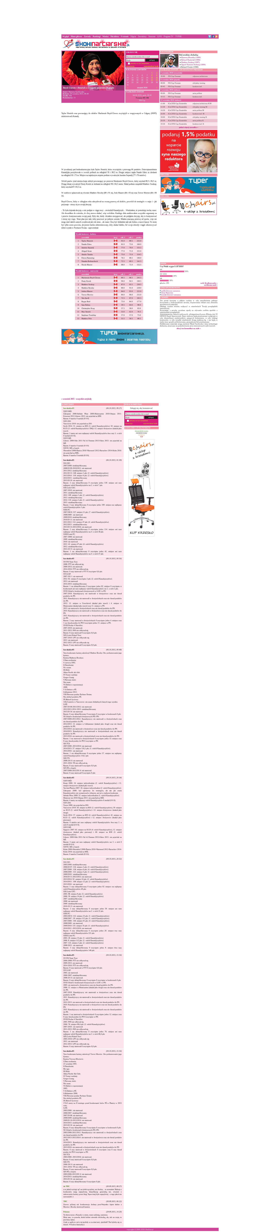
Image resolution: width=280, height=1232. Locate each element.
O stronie (124, 36)
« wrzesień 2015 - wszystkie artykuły (76, 399)
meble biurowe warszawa (170, 291)
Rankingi (96, 36)
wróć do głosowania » (208, 283)
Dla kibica (115, 36)
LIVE (159, 36)
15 (152, 78)
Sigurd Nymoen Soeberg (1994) (193, 65)
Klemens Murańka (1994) (191, 57)
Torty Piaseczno (167, 293)
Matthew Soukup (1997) (190, 62)
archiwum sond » (210, 285)
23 (157, 80)
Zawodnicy (142, 36)
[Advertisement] (140, 17)
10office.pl (149, 1229)
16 (157, 78)
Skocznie (151, 36)
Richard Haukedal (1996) (190, 60)
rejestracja (130, 66)
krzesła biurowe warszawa (171, 295)
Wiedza (105, 36)
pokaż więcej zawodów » (188, 127)
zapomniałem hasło (151, 66)
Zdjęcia (133, 36)
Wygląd (65, 36)
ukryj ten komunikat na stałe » (189, 328)
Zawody (87, 36)
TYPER (178, 36)
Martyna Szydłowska (76, 92)
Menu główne (76, 36)
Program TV (168, 36)
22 (152, 80)
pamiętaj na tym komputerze (139, 63)
